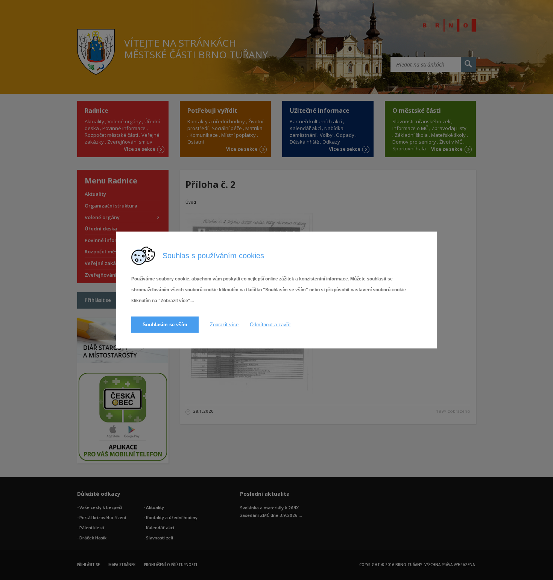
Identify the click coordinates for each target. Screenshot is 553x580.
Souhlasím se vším (165, 324)
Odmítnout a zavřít (270, 324)
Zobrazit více (224, 324)
